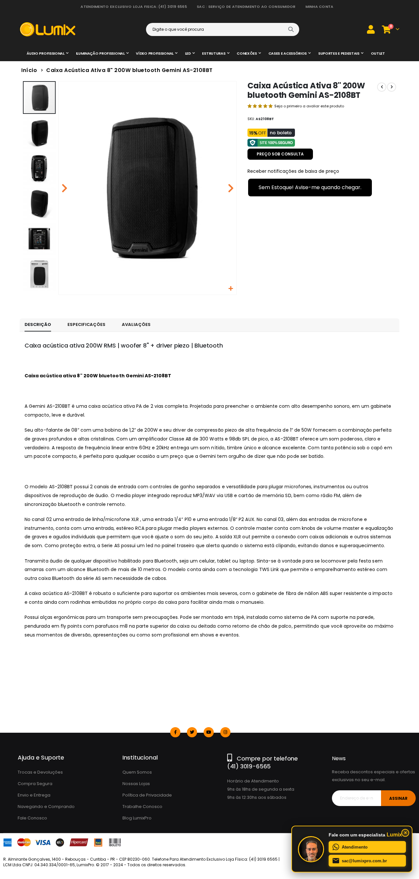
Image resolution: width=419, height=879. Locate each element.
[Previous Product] (381, 87)
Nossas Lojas (136, 783)
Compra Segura (35, 783)
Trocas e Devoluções (40, 772)
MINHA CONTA (319, 6)
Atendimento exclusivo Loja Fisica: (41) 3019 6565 (134, 6)
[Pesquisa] (291, 29)
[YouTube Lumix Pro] (209, 732)
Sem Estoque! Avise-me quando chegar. (310, 187)
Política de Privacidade (147, 795)
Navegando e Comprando (46, 806)
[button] (230, 289)
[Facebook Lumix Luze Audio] (175, 732)
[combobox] (222, 29)
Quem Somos (137, 772)
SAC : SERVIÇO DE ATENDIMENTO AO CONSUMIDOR (246, 6)
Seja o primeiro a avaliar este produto (309, 106)
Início (29, 70)
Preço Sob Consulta (280, 154)
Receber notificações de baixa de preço (293, 171)
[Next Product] (391, 87)
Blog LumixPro (137, 818)
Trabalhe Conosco (142, 806)
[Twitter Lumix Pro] (192, 732)
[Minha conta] (371, 29)
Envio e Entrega (34, 795)
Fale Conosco (32, 818)
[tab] (38, 325)
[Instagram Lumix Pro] (225, 732)
